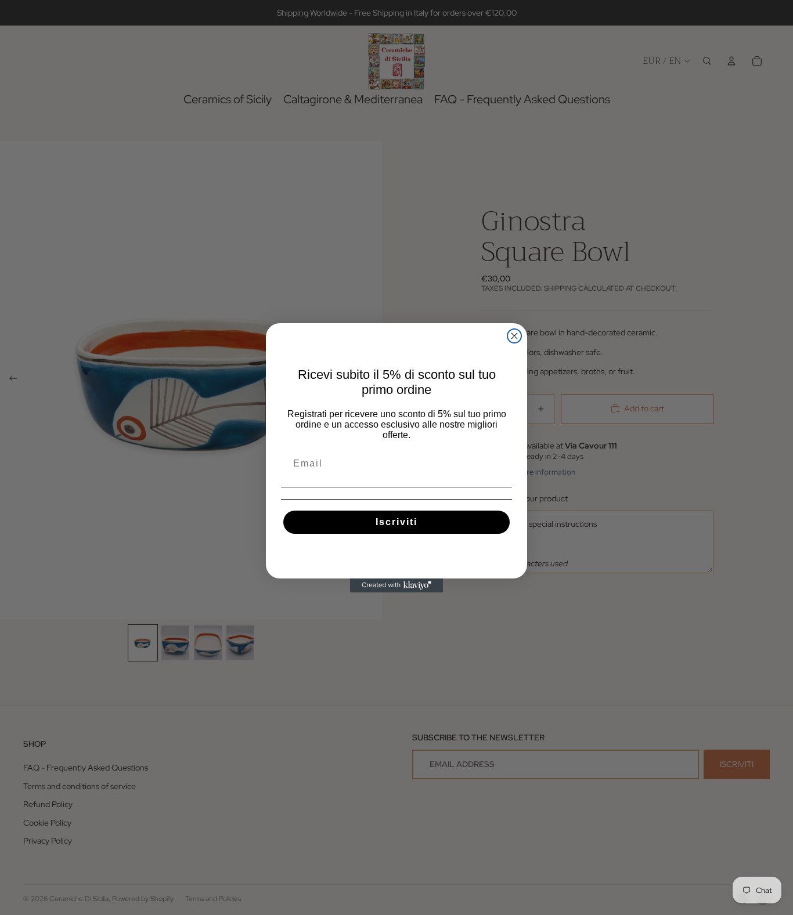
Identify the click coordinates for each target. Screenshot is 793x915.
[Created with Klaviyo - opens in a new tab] (396, 585)
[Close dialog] (514, 336)
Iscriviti (396, 522)
